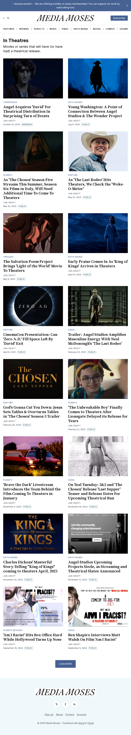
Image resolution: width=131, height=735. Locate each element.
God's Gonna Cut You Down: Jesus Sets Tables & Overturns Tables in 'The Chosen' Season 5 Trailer (32, 412)
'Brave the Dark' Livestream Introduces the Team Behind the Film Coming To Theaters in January (32, 491)
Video (65, 29)
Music (53, 29)
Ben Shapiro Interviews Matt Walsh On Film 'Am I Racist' (94, 637)
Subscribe (119, 18)
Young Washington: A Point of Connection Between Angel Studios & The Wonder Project (95, 111)
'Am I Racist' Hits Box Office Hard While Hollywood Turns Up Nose (32, 637)
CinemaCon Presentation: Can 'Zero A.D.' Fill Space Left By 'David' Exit (30, 339)
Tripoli (90, 723)
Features (8, 29)
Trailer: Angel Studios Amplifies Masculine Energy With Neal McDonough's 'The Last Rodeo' (97, 339)
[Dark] (4, 18)
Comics (110, 29)
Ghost (81, 723)
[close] (127, 5)
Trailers (8, 257)
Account (81, 714)
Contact (69, 714)
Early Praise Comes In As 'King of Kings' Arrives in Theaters (98, 264)
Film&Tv (7, 175)
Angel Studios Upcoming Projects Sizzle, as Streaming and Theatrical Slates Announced (97, 567)
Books (97, 29)
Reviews (24, 29)
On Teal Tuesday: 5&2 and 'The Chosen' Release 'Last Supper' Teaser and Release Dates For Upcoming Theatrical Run (95, 491)
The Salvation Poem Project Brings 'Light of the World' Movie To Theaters (32, 266)
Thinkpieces (10, 102)
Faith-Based (80, 29)
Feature (73, 175)
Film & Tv (39, 29)
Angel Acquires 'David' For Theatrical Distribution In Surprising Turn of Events (27, 111)
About (59, 714)
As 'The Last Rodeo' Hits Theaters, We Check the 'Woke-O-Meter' (96, 184)
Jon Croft (9, 121)
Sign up (49, 714)
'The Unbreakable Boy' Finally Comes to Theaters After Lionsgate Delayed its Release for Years (98, 414)
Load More (65, 664)
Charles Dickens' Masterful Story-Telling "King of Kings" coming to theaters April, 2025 (30, 567)
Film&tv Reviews (13, 630)
